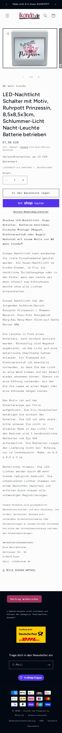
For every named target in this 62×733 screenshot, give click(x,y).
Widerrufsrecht (37, 715)
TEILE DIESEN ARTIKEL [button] (21, 570)
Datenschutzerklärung (22, 721)
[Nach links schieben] (23, 77)
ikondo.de (29, 711)
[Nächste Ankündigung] (55, 4)
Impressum (33, 726)
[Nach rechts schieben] (39, 77)
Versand (24, 147)
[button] (7, 16)
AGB (42, 721)
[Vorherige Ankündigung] (6, 4)
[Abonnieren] (49, 665)
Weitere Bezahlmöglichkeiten (30, 212)
